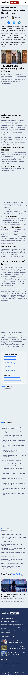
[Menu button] (25, 2)
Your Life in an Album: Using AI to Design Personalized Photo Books (12, 479)
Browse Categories (16, 663)
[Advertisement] (14, 99)
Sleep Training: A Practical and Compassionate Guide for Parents (13, 441)
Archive (3, 666)
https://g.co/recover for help (8, 556)
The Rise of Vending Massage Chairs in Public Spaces (13, 494)
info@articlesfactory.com (11, 621)
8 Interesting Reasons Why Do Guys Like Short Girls (13, 489)
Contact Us (14, 666)
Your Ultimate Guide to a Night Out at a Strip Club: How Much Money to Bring (13, 549)
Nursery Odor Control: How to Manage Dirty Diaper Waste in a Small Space (12, 436)
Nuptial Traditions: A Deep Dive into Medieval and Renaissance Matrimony (13, 464)
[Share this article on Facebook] (8, 22)
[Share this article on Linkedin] (19, 22)
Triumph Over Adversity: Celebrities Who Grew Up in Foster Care (13, 469)
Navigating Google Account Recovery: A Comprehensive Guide (10, 567)
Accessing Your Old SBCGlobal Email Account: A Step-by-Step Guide (12, 560)
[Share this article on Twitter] (14, 22)
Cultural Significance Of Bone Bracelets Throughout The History (11, 451)
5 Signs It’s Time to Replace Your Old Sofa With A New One (14, 446)
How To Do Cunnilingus (6, 541)
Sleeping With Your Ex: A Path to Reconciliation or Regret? (13, 474)
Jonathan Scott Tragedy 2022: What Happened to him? (13, 553)
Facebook (3, 673)
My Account (4, 663)
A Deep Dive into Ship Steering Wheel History (12, 563)
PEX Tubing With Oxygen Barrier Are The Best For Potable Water (14, 456)
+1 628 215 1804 (8, 618)
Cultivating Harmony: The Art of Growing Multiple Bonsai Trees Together (14, 484)
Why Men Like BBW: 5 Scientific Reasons (11, 460)
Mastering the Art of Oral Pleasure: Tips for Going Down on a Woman (12, 427)
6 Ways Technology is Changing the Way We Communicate (11, 545)
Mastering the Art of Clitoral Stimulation (12, 432)
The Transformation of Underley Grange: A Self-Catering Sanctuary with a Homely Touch (13, 533)
